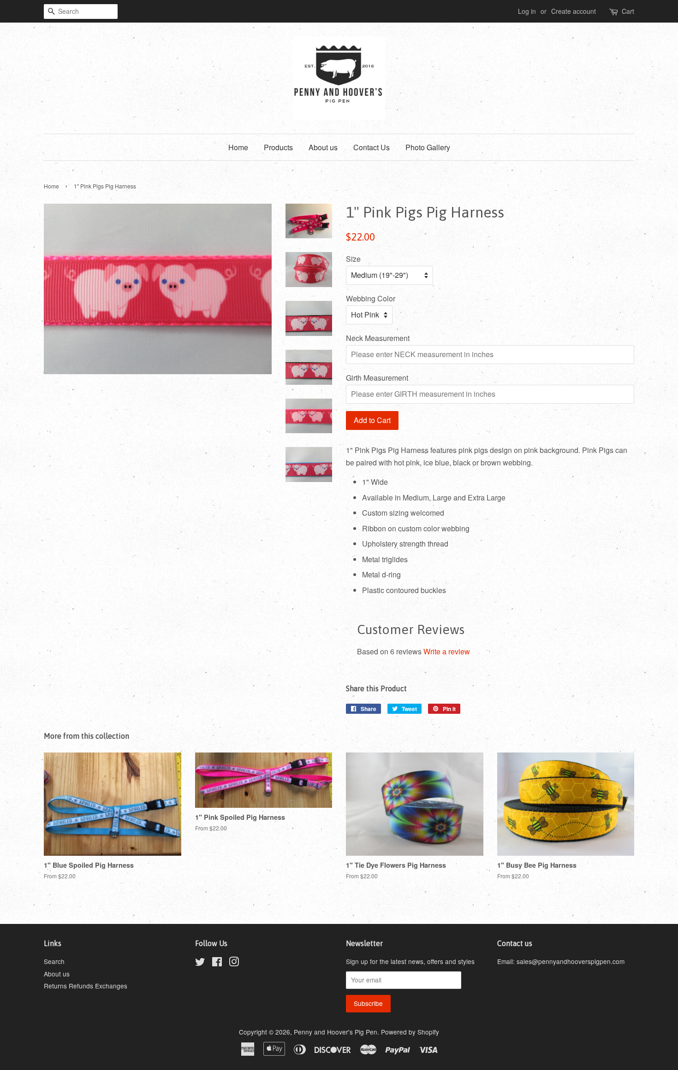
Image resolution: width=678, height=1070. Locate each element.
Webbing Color (370, 298)
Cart (628, 11)
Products (278, 147)
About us (323, 147)
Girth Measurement (377, 377)
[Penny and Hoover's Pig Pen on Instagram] (234, 963)
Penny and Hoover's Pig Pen (335, 1031)
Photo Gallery (427, 147)
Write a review (446, 651)
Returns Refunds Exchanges (85, 985)
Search (54, 961)
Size (353, 258)
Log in (527, 11)
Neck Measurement (378, 338)
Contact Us (371, 147)
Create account (573, 11)
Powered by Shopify (410, 1031)
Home (238, 147)
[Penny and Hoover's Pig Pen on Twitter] (200, 963)
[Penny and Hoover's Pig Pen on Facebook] (217, 963)
